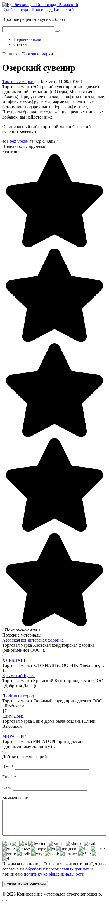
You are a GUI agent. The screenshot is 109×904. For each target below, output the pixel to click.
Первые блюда (27, 39)
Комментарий (15, 797)
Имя (8, 766)
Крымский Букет (18, 675)
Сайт (7, 787)
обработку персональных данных (57, 869)
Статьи (20, 44)
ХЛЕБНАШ (13, 660)
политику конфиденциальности (54, 874)
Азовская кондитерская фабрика (33, 640)
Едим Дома (13, 716)
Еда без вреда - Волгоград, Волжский (38, 9)
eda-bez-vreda (14, 141)
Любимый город (18, 695)
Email (9, 776)
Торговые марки (18, 81)
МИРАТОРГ (14, 736)
